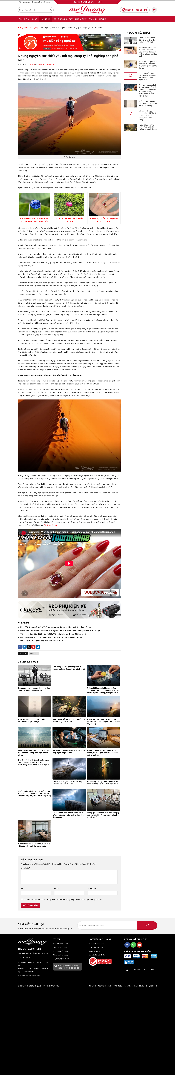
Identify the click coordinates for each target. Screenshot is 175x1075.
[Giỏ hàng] (154, 10)
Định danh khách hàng (41, 2)
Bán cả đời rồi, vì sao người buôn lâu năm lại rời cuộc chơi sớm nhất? (51, 637)
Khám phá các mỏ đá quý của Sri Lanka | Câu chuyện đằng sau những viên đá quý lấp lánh (148, 52)
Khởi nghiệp (45, 19)
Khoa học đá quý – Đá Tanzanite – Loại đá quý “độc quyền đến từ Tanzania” (148, 64)
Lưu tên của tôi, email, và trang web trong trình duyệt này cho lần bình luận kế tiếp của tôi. (63, 899)
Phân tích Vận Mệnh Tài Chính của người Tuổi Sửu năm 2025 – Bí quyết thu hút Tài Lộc (60, 630)
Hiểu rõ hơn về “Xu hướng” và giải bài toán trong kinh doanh (148, 127)
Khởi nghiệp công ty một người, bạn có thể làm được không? (148, 103)
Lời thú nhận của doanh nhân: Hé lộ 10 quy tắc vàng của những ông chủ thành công (147, 115)
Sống (34, 19)
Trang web (92, 888)
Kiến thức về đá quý (63, 19)
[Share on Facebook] (20, 647)
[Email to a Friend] (29, 647)
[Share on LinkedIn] (38, 647)
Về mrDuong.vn (24, 2)
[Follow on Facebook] (127, 945)
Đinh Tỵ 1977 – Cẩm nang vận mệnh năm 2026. (42, 640)
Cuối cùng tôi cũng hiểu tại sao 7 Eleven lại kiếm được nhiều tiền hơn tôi (147, 76)
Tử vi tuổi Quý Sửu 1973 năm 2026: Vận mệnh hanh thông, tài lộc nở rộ (53, 634)
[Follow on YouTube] (139, 945)
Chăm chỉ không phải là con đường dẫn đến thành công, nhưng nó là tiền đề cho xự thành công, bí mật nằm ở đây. (147, 90)
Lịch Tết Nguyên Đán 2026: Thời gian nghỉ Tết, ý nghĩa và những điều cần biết (56, 627)
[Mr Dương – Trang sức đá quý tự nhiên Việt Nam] (87, 10)
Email (57, 888)
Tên (23, 888)
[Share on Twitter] (24, 647)
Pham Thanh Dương (46, 64)
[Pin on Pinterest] (33, 647)
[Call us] (133, 945)
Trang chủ (24, 19)
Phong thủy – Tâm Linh (86, 19)
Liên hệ (102, 19)
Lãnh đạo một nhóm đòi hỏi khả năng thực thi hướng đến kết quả (147, 40)
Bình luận (25, 868)
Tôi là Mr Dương (50, 525)
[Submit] (51, 10)
